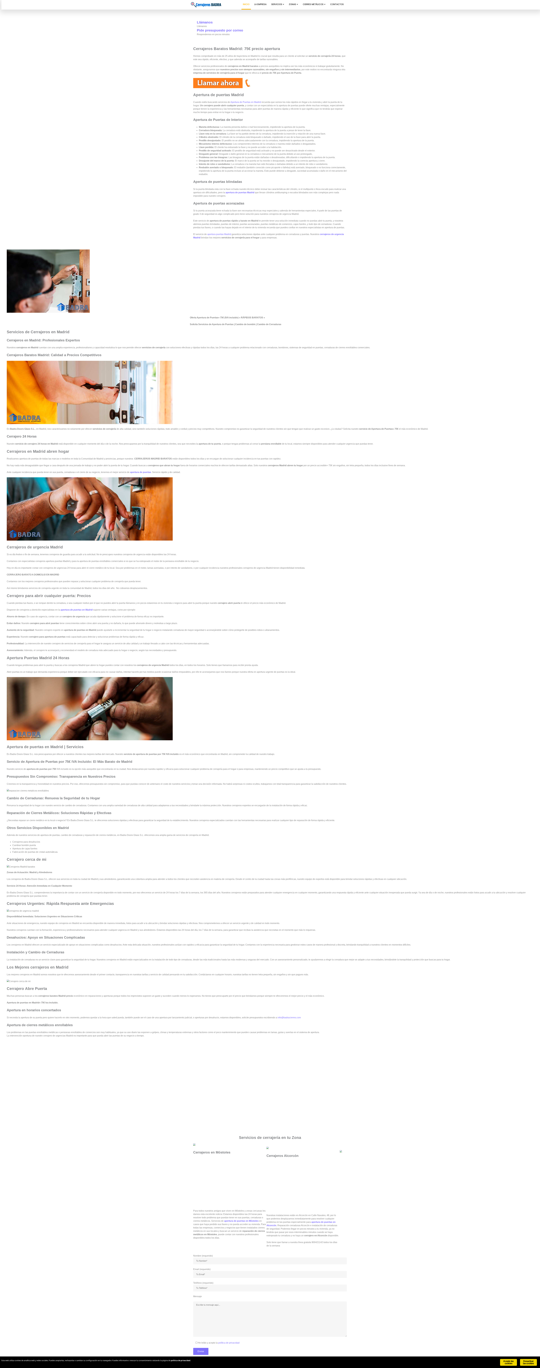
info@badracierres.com (289, 1017)
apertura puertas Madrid (219, 234)
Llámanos (205, 22)
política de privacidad (228, 1343)
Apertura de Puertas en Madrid (245, 102)
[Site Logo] (206, 4)
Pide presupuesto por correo (220, 30)
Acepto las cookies (508, 1362)
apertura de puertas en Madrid (77, 610)
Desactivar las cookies (528, 1362)
